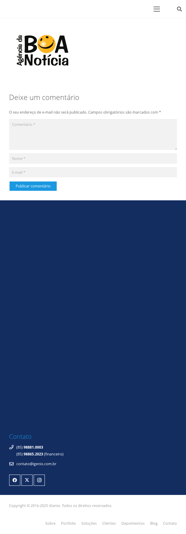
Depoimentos (133, 523)
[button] (162, 9)
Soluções (89, 523)
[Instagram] (39, 480)
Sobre (50, 523)
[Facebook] (14, 480)
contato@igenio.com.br (36, 463)
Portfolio (68, 523)
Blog (154, 523)
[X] (27, 480)
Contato (170, 523)
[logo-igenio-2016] (69, 9)
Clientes (109, 523)
